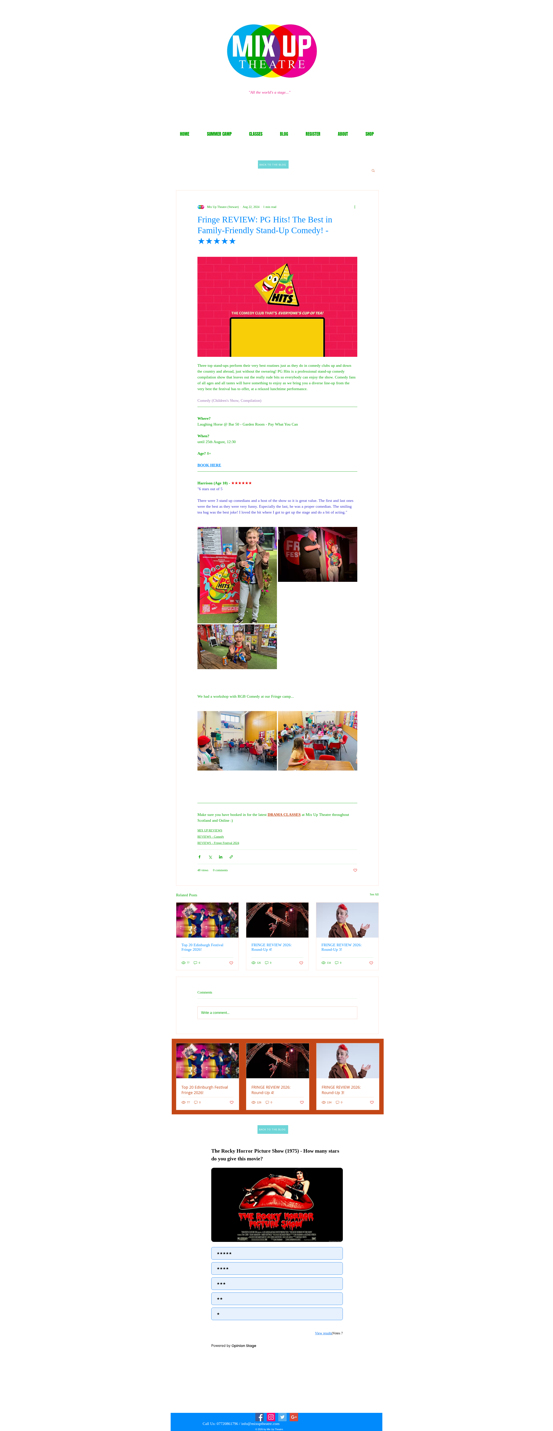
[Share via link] (231, 857)
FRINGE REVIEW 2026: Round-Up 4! (271, 947)
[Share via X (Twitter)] (210, 857)
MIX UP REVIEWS (209, 830)
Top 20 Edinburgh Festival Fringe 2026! (202, 947)
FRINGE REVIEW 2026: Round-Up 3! (341, 947)
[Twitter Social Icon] (282, 1417)
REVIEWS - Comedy (210, 836)
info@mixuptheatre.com (260, 1423)
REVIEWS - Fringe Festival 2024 (218, 843)
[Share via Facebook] (199, 857)
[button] (373, 170)
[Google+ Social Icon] (294, 1417)
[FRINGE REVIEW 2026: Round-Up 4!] (277, 920)
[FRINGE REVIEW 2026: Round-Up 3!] (347, 920)
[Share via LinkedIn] (221, 857)
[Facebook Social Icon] (259, 1417)
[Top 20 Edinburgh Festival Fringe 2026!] (207, 920)
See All (374, 894)
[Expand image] (237, 575)
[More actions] (354, 206)
